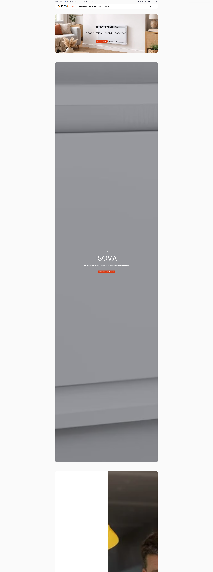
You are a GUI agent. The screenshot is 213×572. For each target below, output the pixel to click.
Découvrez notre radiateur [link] (106, 271)
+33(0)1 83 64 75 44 (143, 1)
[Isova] (63, 6)
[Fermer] (154, 5)
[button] (147, 6)
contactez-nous (112, 41)
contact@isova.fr (153, 1)
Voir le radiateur (101, 41)
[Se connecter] (150, 6)
